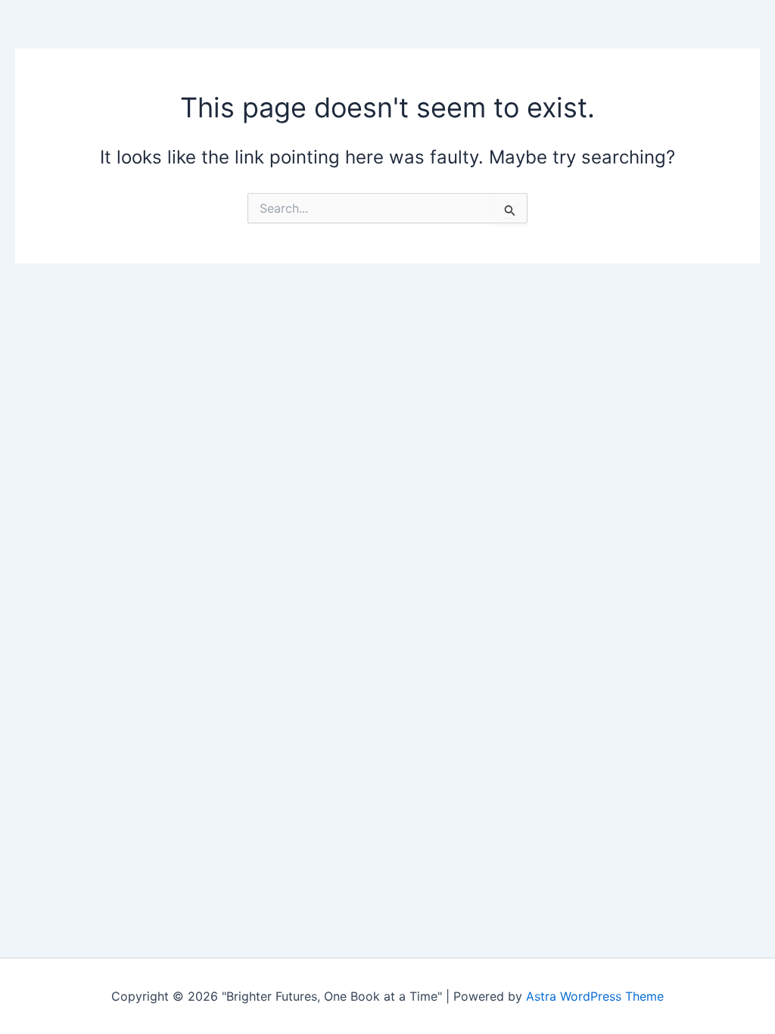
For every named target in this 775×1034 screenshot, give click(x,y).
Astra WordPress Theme (595, 996)
